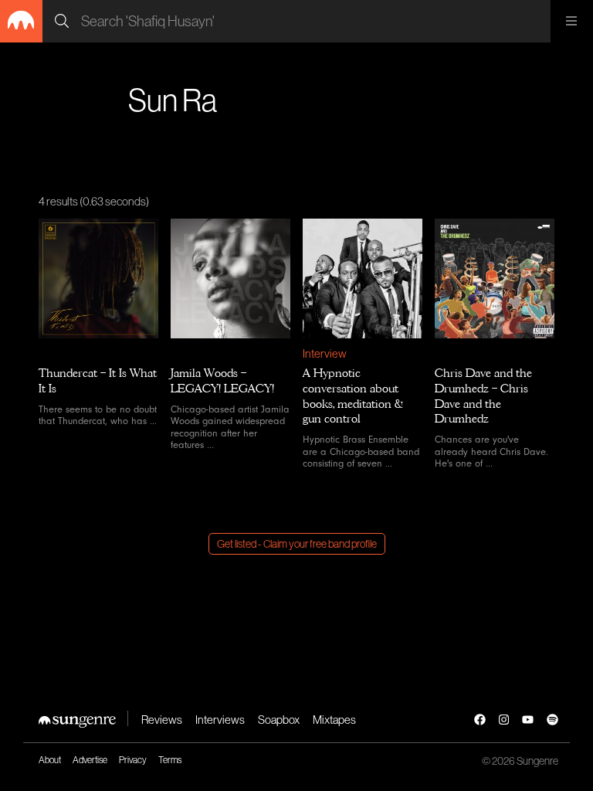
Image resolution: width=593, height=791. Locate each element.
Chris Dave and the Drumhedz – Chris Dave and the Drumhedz (483, 396)
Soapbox (279, 719)
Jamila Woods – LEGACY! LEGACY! (222, 381)
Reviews (161, 719)
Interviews (220, 719)
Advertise (90, 760)
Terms (169, 760)
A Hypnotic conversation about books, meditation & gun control (353, 396)
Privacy (133, 760)
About (50, 760)
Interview (325, 353)
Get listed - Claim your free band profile (297, 544)
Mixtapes (334, 719)
